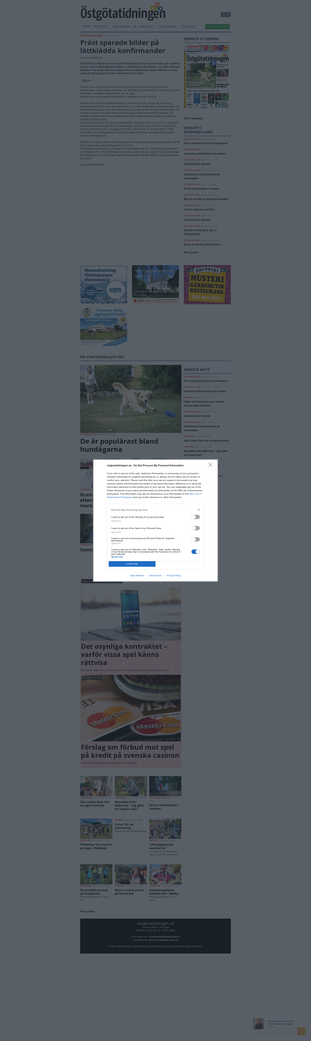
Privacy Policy (174, 575)
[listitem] (155, 509)
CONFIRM (132, 564)
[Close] (211, 466)
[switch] (195, 517)
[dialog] (155, 520)
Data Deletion (137, 575)
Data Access (155, 575)
